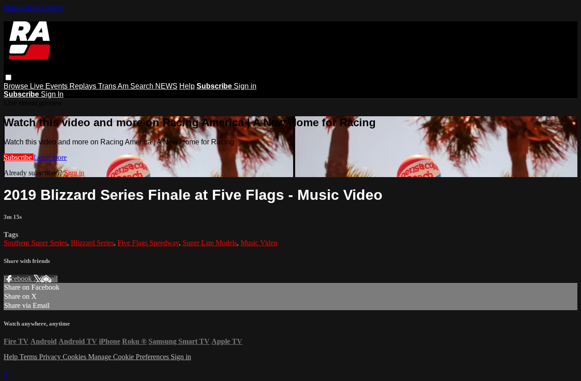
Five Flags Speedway (148, 243)
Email (49, 278)
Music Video (259, 243)
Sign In (52, 94)
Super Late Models (209, 243)
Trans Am (114, 86)
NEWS (166, 86)
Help (187, 86)
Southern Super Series (35, 243)
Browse (17, 86)
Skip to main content (33, 7)
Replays (83, 86)
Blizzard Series (92, 243)
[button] (8, 77)
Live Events (49, 86)
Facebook (19, 278)
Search (142, 86)
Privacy (51, 357)
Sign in (245, 86)
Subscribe (19, 157)
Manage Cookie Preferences (129, 357)
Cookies (75, 357)
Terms (29, 357)
